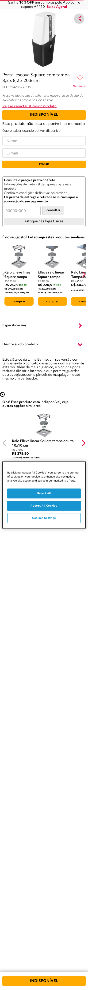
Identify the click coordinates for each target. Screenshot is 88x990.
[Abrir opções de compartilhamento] (79, 18)
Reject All (44, 493)
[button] (44, 325)
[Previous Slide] (4, 274)
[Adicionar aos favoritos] (80, 78)
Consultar (53, 210)
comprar (19, 301)
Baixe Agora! (56, 7)
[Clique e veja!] (79, 87)
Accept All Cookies (44, 505)
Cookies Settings (44, 518)
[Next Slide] (83, 274)
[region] (44, 495)
